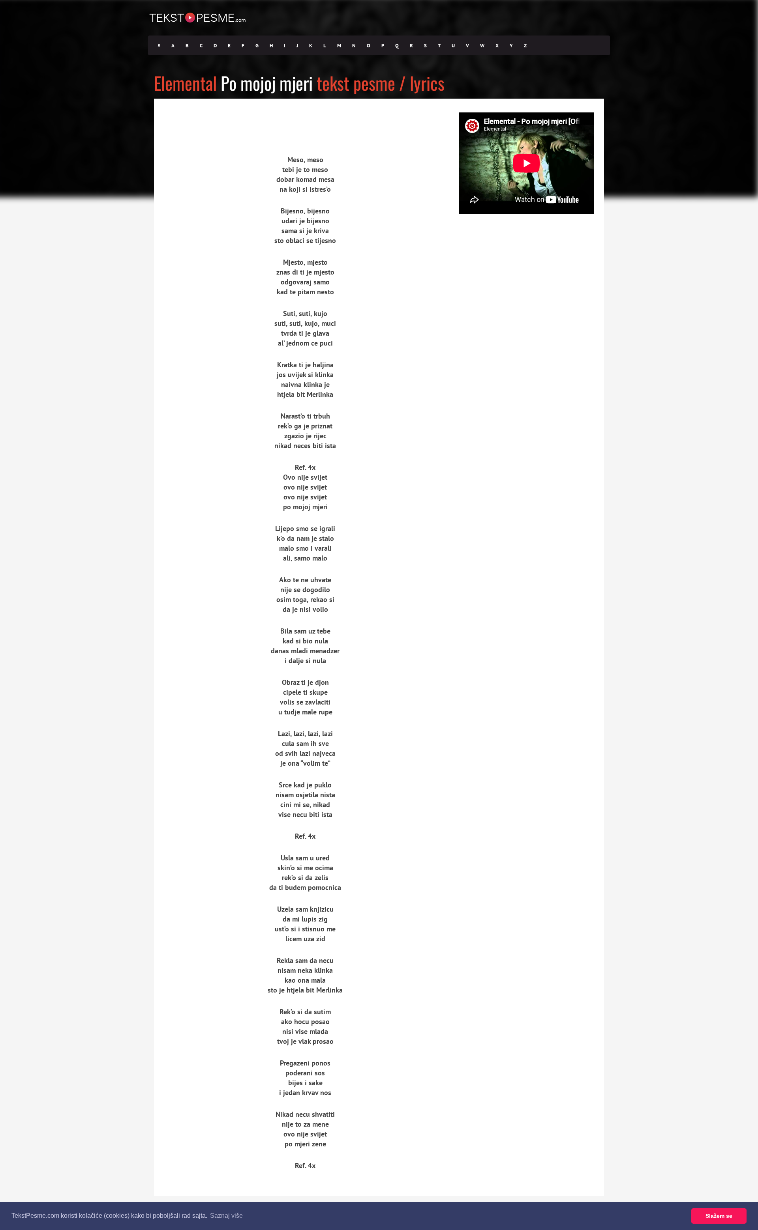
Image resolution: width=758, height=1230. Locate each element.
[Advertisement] (227, 120)
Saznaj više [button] (226, 1215)
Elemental (185, 82)
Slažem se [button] (718, 1216)
